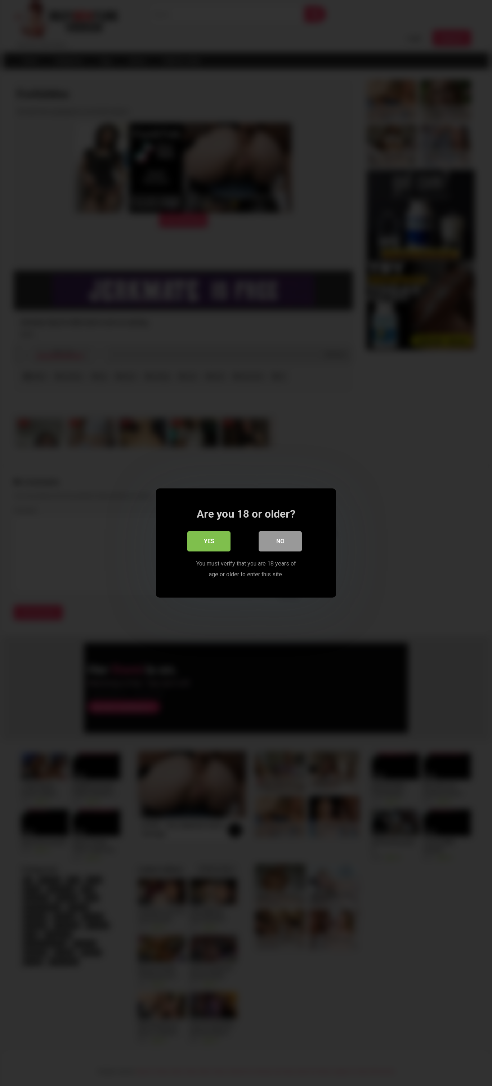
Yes (209, 541)
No (280, 541)
